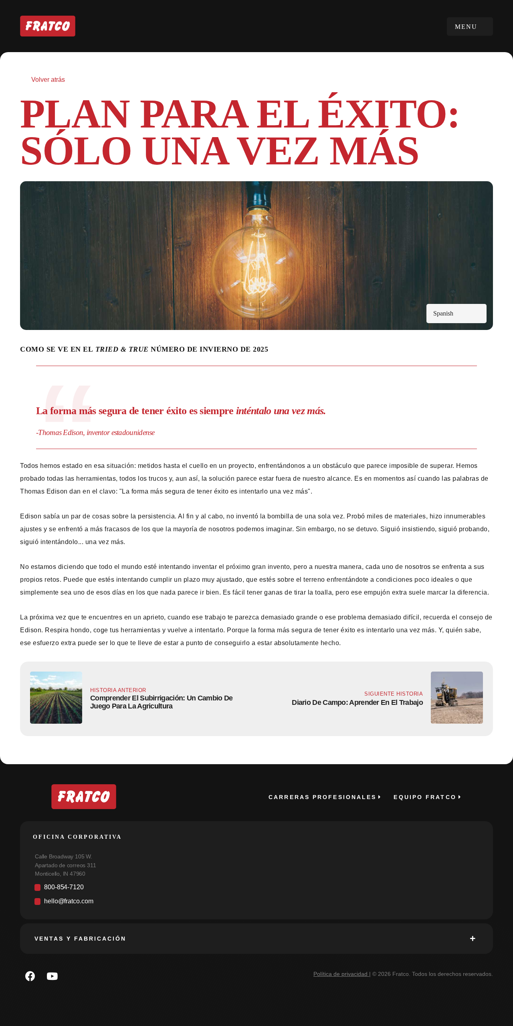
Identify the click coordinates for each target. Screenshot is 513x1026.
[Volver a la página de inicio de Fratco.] (83, 796)
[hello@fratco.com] (256, 903)
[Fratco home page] (47, 26)
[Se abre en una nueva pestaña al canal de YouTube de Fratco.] (52, 976)
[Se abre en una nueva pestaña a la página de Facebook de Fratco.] (30, 976)
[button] (470, 26)
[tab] (256, 938)
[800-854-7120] (256, 889)
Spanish (443, 313)
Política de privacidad (340, 974)
